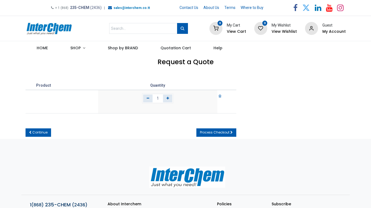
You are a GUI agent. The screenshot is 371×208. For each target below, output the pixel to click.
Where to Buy (252, 7)
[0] (215, 28)
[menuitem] (42, 49)
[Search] (182, 28)
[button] (38, 132)
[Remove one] (148, 99)
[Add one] (167, 99)
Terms (229, 7)
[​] (110, 7)
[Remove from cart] (220, 96)
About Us (211, 7)
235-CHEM (58, 205)
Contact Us (189, 7)
